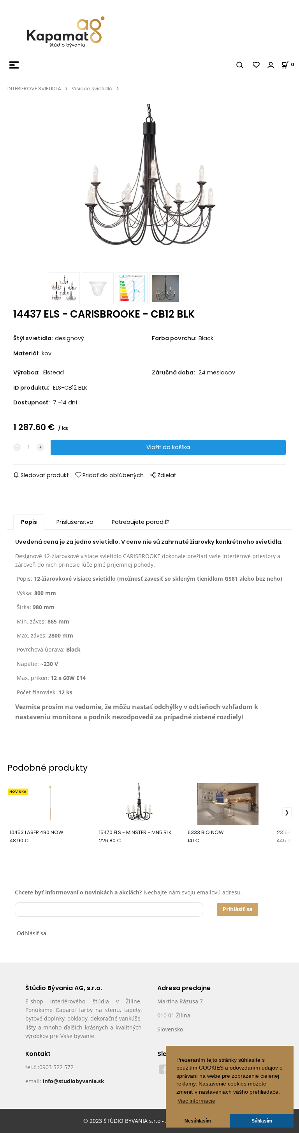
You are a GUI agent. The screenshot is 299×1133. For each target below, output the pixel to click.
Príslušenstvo (74, 522)
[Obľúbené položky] (256, 65)
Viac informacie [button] (196, 1101)
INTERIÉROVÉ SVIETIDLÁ (34, 88)
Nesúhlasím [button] (198, 1121)
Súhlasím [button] (262, 1121)
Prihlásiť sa (237, 909)
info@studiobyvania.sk (73, 1081)
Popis (29, 522)
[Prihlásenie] (271, 65)
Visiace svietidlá (92, 88)
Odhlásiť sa (31, 933)
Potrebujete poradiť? (141, 522)
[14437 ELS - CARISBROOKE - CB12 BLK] (149, 186)
